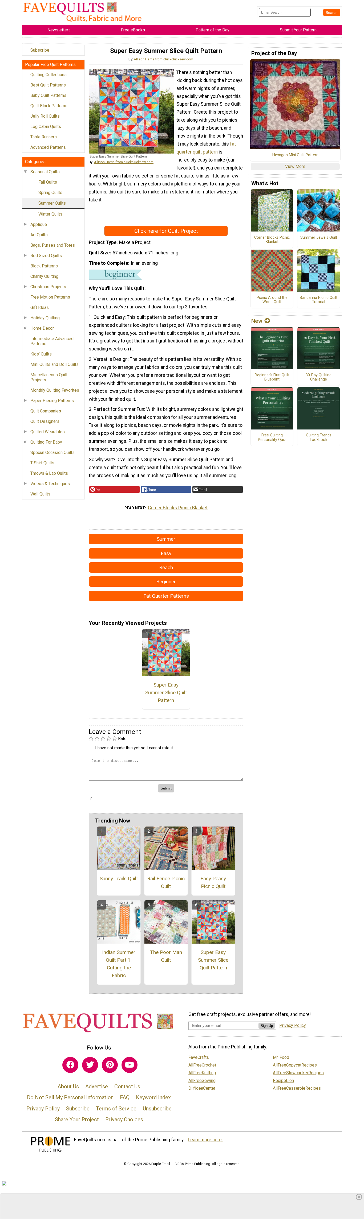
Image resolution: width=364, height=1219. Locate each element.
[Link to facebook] (70, 1065)
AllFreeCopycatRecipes (295, 1065)
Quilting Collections (48, 74)
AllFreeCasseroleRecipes (297, 1088)
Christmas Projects (48, 286)
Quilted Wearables (47, 431)
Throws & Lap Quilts (49, 473)
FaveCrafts (198, 1057)
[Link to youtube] (129, 1065)
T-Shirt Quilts (42, 462)
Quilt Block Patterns (48, 105)
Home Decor (42, 328)
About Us (68, 1086)
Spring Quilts (50, 192)
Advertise (96, 1086)
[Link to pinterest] (110, 1065)
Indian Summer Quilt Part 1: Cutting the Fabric (118, 963)
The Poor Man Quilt (166, 956)
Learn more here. (205, 1139)
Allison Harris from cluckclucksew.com (163, 59)
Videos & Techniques (50, 483)
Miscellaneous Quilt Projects (48, 377)
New (256, 321)
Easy (166, 553)
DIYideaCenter (201, 1088)
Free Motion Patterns (50, 297)
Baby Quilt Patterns (48, 95)
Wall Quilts (40, 494)
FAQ (125, 1097)
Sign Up (267, 1026)
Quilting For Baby (46, 442)
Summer (166, 539)
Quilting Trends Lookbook (318, 437)
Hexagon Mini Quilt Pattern (295, 155)
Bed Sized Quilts (46, 255)
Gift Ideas (39, 307)
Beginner (166, 581)
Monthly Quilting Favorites (54, 390)
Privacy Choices (124, 1119)
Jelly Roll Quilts (45, 116)
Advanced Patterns (48, 147)
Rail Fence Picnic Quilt (166, 882)
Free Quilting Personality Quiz (272, 437)
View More (295, 166)
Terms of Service (116, 1108)
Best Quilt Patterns (48, 85)
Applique (38, 224)
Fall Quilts (47, 182)
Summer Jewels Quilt (318, 237)
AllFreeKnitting (202, 1072)
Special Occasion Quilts (52, 452)
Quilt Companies (45, 411)
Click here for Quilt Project (166, 231)
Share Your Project (77, 1119)
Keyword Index (153, 1097)
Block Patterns (44, 265)
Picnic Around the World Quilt (272, 300)
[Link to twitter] (90, 1065)
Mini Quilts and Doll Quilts (54, 364)
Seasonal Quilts (45, 171)
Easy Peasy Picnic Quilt (213, 882)
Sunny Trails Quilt (119, 878)
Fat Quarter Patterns (166, 596)
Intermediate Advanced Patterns (52, 341)
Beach (166, 567)
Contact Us (127, 1086)
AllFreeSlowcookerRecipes (298, 1072)
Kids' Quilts (41, 354)
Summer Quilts (52, 203)
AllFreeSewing (202, 1080)
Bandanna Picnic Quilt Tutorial (318, 300)
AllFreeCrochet (202, 1065)
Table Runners (43, 136)
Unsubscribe (157, 1108)
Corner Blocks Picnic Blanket (178, 507)
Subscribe (39, 50)
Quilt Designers (44, 421)
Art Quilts (39, 234)
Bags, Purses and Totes (52, 245)
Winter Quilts (50, 214)
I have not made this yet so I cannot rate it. (134, 747)
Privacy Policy (43, 1108)
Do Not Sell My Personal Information (70, 1097)
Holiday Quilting (45, 317)
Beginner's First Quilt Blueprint (272, 377)
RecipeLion (283, 1080)
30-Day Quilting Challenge (318, 377)
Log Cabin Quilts (45, 126)
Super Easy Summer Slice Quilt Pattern (166, 692)
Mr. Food (281, 1057)
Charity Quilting (44, 276)
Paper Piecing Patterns (52, 400)
